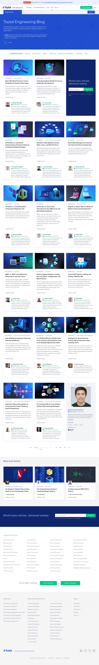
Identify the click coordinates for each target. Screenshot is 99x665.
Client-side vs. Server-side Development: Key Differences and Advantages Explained (48, 208)
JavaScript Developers (56, 603)
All (69, 447)
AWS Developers (7, 546)
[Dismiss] (94, 2)
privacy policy (78, 518)
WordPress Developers (79, 565)
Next (60, 447)
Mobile (45, 53)
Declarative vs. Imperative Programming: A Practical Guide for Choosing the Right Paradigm (17, 145)
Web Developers (77, 555)
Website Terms (59, 658)
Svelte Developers (78, 546)
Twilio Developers (78, 549)
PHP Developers (31, 568)
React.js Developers (55, 624)
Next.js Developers (32, 558)
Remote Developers (55, 552)
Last (65, 447)
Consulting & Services (39, 7)
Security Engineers (55, 561)
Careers (76, 612)
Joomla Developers (32, 543)
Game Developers (32, 633)
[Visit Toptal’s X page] (85, 650)
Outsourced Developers (33, 565)
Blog (52, 7)
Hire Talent (28, 7)
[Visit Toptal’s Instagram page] (94, 650)
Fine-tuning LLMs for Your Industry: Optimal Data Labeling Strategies (48, 405)
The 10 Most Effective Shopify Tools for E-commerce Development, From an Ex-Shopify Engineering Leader (49, 340)
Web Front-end (37, 53)
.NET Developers (31, 555)
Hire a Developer (86, 7)
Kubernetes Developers (33, 546)
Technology (79, 53)
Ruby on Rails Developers (57, 555)
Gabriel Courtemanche (76, 410)
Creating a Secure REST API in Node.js (78, 490)
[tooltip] (21, 105)
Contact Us (77, 606)
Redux (70, 424)
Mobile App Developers (34, 615)
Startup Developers (78, 543)
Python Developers (55, 543)
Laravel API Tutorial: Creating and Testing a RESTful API (79, 275)
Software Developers (55, 571)
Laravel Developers (32, 549)
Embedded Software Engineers (11, 565)
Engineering (9, 12)
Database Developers (9, 561)
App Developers (7, 543)
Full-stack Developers (33, 603)
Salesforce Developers (56, 558)
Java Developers (31, 540)
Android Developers (8, 540)
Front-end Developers (33, 606)
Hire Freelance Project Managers (12, 615)
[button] (87, 53)
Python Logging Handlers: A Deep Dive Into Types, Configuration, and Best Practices (49, 276)
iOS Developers (32, 639)
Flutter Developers (8, 568)
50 (56, 447)
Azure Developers (8, 549)
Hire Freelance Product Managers (12, 618)
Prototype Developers (56, 540)
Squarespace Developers (80, 540)
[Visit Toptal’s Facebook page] (89, 650)
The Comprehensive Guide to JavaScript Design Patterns (47, 490)
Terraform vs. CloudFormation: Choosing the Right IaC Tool (15, 207)
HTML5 (81, 424)
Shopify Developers (55, 568)
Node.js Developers (55, 612)
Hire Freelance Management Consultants (14, 612)
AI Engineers (31, 618)
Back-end (27, 53)
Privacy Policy (51, 658)
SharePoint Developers (56, 565)
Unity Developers (54, 636)
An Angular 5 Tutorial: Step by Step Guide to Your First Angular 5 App (17, 490)
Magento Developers (32, 552)
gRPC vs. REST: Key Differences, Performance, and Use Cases (16, 275)
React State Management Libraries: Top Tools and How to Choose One (80, 144)
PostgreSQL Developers (56, 618)
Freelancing (52, 53)
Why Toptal (77, 603)
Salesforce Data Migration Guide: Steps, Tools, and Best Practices (48, 144)
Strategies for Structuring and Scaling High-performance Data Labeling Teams (79, 340)
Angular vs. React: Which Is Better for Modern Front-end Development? (80, 207)
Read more (70, 419)
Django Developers (33, 627)
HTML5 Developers (8, 571)
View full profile (80, 397)
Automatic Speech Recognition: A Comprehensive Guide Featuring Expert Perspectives (16, 406)
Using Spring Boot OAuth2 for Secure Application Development (49, 82)
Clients (48, 7)
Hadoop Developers (33, 636)
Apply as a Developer (70, 583)
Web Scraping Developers (80, 558)
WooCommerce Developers (80, 561)
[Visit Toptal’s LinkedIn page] (81, 650)
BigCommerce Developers (10, 552)
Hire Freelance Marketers (10, 609)
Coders (5, 558)
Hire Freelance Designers (10, 606)
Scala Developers (54, 633)
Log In (95, 7)
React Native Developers (56, 549)
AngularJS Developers (34, 624)
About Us (56, 7)
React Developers (55, 546)
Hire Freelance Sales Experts (11, 621)
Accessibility (66, 658)
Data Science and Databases (65, 53)
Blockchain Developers (9, 555)
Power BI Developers (32, 571)
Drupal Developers (33, 630)
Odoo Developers (31, 561)
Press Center (77, 609)
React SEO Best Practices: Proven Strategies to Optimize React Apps (17, 82)
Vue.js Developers (78, 552)
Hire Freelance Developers (10, 603)
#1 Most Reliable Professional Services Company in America (58, 2)
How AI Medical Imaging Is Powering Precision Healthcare (17, 339)
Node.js (75, 424)
